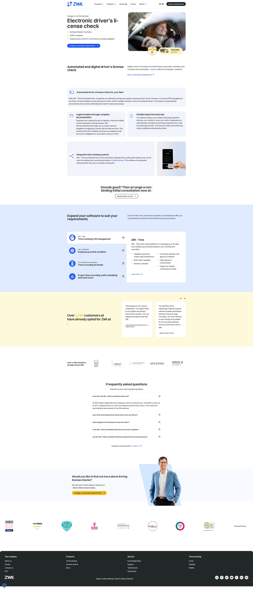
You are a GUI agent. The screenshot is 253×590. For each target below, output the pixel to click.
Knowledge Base (134, 561)
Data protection (127, 579)
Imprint (117, 579)
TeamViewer (132, 568)
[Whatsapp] (236, 577)
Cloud (191, 561)
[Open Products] (103, 4)
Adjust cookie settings (105, 579)
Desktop (192, 564)
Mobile (191, 568)
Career (7, 564)
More (68, 568)
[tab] (96, 238)
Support (130, 564)
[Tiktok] (226, 577)
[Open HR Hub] (146, 4)
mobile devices (118, 160)
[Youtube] (231, 577)
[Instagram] (217, 577)
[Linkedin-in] (241, 577)
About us (8, 561)
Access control (72, 564)
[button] (181, 298)
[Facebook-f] (222, 577)
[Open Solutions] (115, 4)
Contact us (9, 568)
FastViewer (131, 571)
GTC (6, 571)
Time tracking (71, 561)
